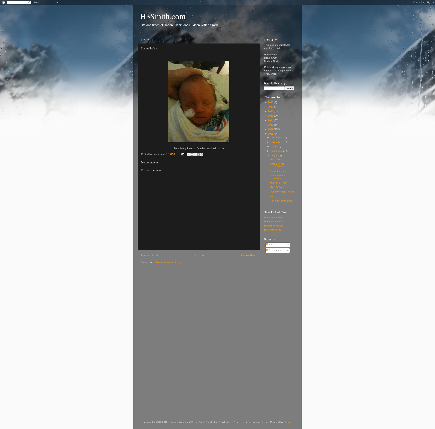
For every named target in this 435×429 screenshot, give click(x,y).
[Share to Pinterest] (201, 154)
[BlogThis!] (192, 154)
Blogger (288, 422)
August (275, 155)
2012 (271, 129)
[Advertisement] (277, 310)
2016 (271, 111)
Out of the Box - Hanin (282, 191)
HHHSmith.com (272, 230)
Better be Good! (278, 171)
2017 (271, 107)
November (277, 142)
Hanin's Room (277, 187)
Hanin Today (277, 159)
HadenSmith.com (273, 217)
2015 (271, 116)
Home (199, 255)
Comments (274, 250)
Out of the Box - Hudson (278, 177)
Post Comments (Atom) (168, 262)
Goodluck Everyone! (281, 200)
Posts (271, 244)
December (277, 137)
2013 (271, 125)
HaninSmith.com (273, 221)
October (275, 146)
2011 (271, 134)
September (277, 151)
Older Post (249, 255)
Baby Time (275, 196)
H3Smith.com (163, 16)
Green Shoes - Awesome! (278, 165)
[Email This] (188, 154)
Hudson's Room (278, 182)
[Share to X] (195, 154)
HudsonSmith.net (273, 225)
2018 (271, 102)
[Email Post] (182, 154)
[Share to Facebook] (198, 154)
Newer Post (149, 255)
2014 (271, 120)
